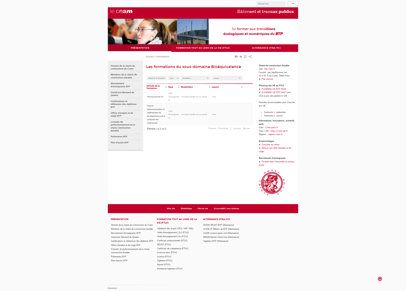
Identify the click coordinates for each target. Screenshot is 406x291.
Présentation (162, 56)
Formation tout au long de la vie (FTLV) (177, 221)
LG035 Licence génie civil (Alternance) (221, 233)
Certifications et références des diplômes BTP (124, 104)
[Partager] (250, 57)
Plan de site (203, 208)
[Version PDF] (245, 56)
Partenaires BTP (119, 136)
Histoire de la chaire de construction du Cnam (123, 67)
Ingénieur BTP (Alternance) (215, 241)
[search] (270, 3)
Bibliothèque (186, 208)
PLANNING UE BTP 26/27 (274, 92)
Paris (214, 97)
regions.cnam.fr (275, 134)
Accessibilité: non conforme (226, 208)
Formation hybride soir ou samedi (194, 97)
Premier (212, 128)
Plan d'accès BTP (119, 142)
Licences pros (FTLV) (167, 252)
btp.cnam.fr (269, 69)
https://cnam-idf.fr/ (279, 131)
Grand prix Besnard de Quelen (122, 94)
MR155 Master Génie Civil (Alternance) (221, 237)
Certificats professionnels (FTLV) (172, 240)
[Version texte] (240, 56)
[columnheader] (156, 86)
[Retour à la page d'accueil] (126, 13)
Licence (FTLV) (164, 256)
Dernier (246, 128)
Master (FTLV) (163, 264)
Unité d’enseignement (173, 96)
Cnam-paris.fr (271, 127)
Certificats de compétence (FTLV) (172, 248)
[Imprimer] (236, 57)
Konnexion (112, 288)
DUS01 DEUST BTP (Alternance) (218, 225)
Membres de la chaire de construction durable (124, 76)
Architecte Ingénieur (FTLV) (169, 268)
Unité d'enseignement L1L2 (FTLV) (173, 232)
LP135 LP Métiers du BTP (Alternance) (221, 229)
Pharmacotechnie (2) (155, 97)
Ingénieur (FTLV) (164, 260)
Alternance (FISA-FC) (216, 219)
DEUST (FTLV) (164, 244)
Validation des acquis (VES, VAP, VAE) (175, 228)
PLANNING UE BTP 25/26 (274, 89)
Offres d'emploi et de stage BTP (122, 114)
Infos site (171, 208)
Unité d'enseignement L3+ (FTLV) (172, 236)
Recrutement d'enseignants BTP (120, 85)
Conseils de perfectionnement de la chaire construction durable (123, 126)
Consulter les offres (270, 144)
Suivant (237, 128)
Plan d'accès (267, 79)
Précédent (223, 128)
